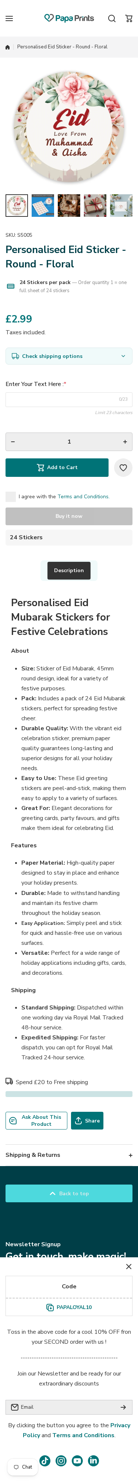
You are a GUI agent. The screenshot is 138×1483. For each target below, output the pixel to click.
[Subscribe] (123, 1407)
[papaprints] (69, 18)
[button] (128, 18)
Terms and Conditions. (83, 496)
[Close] (129, 1266)
